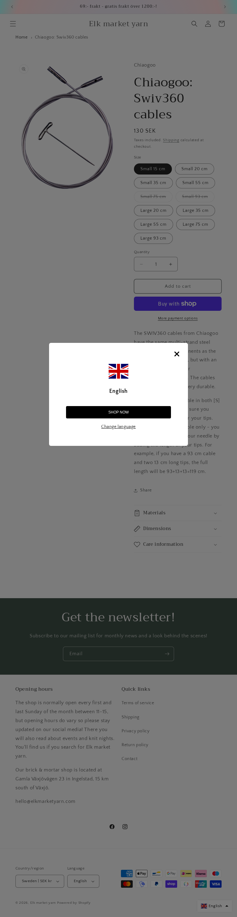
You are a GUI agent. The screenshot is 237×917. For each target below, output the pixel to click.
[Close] (176, 354)
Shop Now (118, 412)
